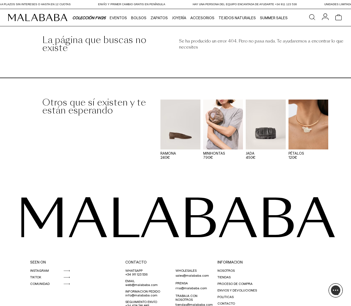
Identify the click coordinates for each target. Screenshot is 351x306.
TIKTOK (35, 277)
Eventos (118, 17)
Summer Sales (274, 17)
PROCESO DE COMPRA (235, 283)
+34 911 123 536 (136, 274)
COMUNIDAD (40, 283)
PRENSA (182, 283)
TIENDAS (224, 277)
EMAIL (130, 281)
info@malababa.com (141, 295)
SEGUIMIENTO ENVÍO (141, 302)
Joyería (179, 17)
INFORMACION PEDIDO (142, 291)
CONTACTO (136, 262)
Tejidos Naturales (237, 17)
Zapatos (159, 17)
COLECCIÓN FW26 (89, 17)
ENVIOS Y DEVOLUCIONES (237, 290)
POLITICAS (225, 297)
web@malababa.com (141, 285)
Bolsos (138, 17)
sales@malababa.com (192, 275)
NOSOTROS (226, 270)
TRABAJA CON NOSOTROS (186, 297)
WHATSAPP (134, 270)
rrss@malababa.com (191, 288)
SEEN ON (38, 262)
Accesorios (202, 17)
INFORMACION (230, 262)
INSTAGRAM (39, 270)
